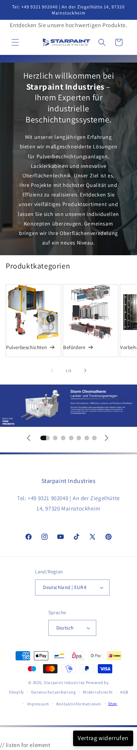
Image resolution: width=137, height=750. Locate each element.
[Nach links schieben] (51, 370)
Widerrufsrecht (98, 692)
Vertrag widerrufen (103, 738)
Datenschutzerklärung (53, 692)
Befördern (74, 347)
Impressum (38, 704)
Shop (112, 703)
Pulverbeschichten (26, 347)
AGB (124, 692)
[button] (15, 42)
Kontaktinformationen (78, 704)
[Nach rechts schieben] (85, 370)
